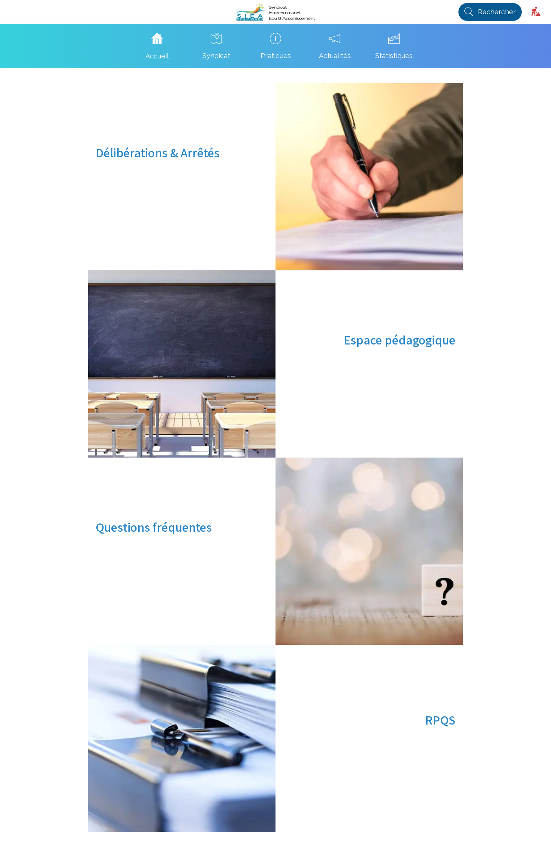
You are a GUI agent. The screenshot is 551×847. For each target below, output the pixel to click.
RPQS (440, 719)
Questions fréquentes (154, 527)
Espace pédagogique (399, 339)
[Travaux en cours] (536, 12)
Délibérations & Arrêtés (158, 152)
